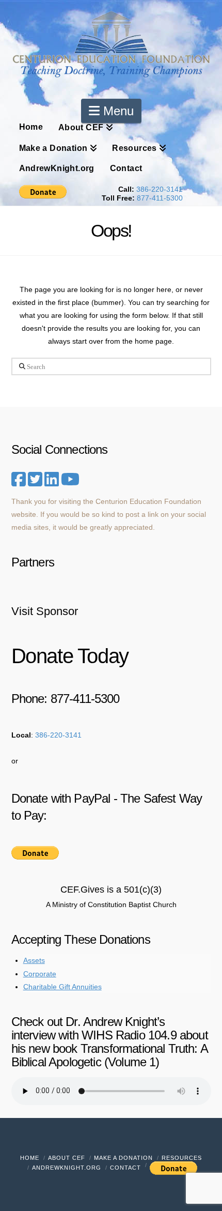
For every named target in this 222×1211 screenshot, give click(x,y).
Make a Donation (123, 1158)
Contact (125, 1167)
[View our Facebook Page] (18, 479)
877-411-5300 (160, 198)
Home (29, 1158)
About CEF (66, 1158)
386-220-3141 (159, 189)
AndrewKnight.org (66, 1167)
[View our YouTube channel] (70, 479)
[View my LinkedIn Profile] (51, 483)
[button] (111, 111)
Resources (182, 1158)
